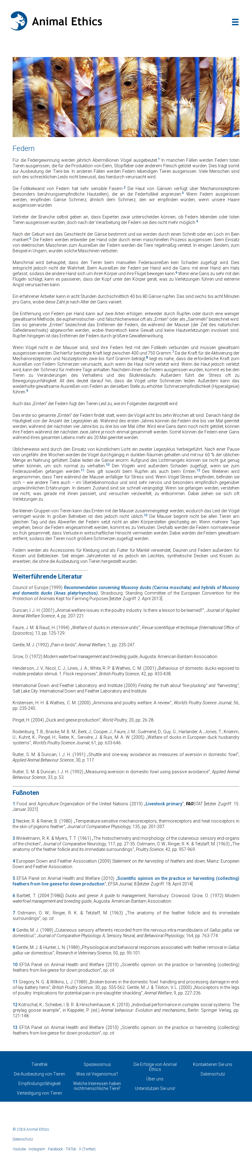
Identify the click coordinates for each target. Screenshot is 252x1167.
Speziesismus (97, 1064)
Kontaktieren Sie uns (212, 1064)
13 (15, 1027)
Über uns (154, 1078)
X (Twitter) (87, 1149)
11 (15, 981)
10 (15, 964)
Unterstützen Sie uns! (155, 1088)
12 (15, 1004)
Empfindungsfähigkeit (39, 1083)
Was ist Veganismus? (97, 1073)
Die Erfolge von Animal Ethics (155, 1067)
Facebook (55, 1149)
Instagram (37, 1149)
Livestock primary (164, 803)
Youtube (19, 1149)
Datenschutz (213, 1073)
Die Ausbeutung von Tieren (39, 1073)
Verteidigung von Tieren (39, 1093)
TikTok (71, 1149)
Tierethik (39, 1064)
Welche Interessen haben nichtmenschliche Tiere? (97, 1086)
